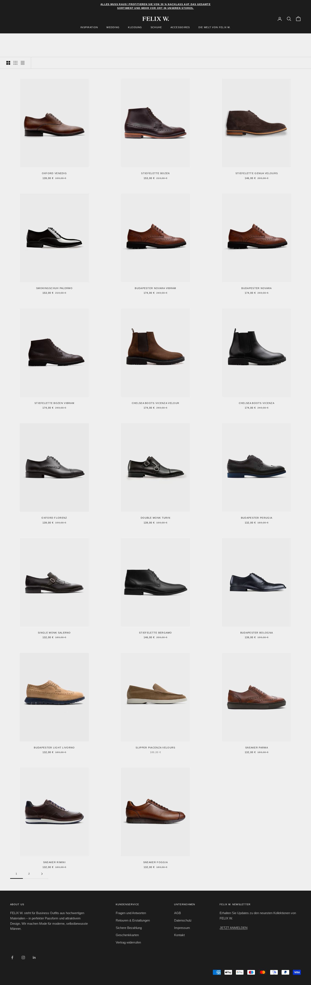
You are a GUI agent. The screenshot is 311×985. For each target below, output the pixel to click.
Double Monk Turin (155, 518)
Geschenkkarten (127, 935)
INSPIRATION (89, 27)
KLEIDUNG (135, 27)
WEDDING (113, 27)
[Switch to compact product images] (23, 63)
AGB (177, 913)
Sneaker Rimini (54, 862)
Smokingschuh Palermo (54, 288)
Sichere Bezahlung (129, 928)
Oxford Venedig (54, 173)
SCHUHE (156, 27)
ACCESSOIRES (180, 27)
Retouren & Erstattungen (133, 920)
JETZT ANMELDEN (234, 928)
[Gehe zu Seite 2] (42, 874)
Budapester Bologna (256, 632)
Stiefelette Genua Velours (256, 173)
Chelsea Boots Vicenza (256, 403)
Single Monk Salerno (54, 632)
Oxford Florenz (54, 518)
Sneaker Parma (256, 747)
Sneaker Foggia (155, 862)
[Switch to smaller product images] (15, 63)
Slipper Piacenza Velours (155, 747)
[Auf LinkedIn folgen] (34, 957)
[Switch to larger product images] (8, 63)
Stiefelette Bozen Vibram (54, 403)
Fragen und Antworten (131, 913)
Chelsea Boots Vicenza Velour (155, 403)
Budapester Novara (256, 288)
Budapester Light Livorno (54, 747)
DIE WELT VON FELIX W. (214, 27)
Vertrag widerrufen (128, 942)
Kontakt (179, 935)
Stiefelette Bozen (155, 173)
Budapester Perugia (256, 518)
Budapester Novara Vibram (155, 288)
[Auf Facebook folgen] (12, 957)
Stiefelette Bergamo (155, 632)
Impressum (182, 928)
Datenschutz (183, 920)
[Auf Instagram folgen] (23, 957)
